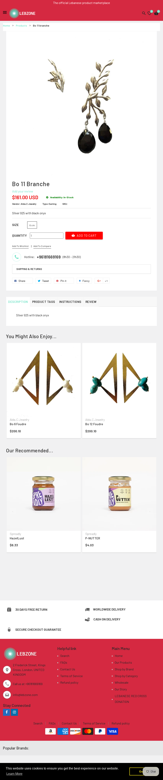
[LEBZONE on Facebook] (6, 712)
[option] (44, 391)
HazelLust (17, 538)
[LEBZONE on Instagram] (14, 712)
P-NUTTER (92, 538)
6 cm (32, 225)
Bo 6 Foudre (18, 424)
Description (18, 301)
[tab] (81, 269)
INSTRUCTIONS (70, 301)
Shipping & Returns (29, 269)
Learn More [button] (14, 773)
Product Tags (43, 301)
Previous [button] (13, 383)
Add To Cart (86, 235)
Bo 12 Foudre (94, 424)
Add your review (22, 191)
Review (91, 301)
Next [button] (150, 383)
